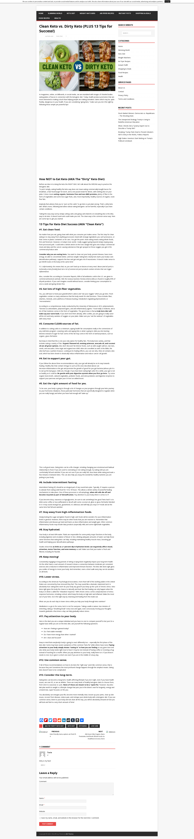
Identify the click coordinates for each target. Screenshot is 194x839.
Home (41, 13)
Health (57, 18)
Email (41, 805)
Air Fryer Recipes (107, 13)
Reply (43, 765)
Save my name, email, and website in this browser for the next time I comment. (70, 818)
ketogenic (83, 726)
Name (41, 798)
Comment (42, 781)
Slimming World (55, 13)
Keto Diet (71, 13)
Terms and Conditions (126, 99)
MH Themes (69, 834)
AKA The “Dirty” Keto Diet (54, 726)
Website (42, 811)
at (47, 755)
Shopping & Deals (143, 13)
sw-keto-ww (49, 36)
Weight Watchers (87, 13)
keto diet (71, 726)
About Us (121, 88)
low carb (94, 726)
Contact (121, 91)
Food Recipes (44, 18)
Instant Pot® (125, 13)
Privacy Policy (123, 95)
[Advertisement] (77, 141)
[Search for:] (136, 33)
